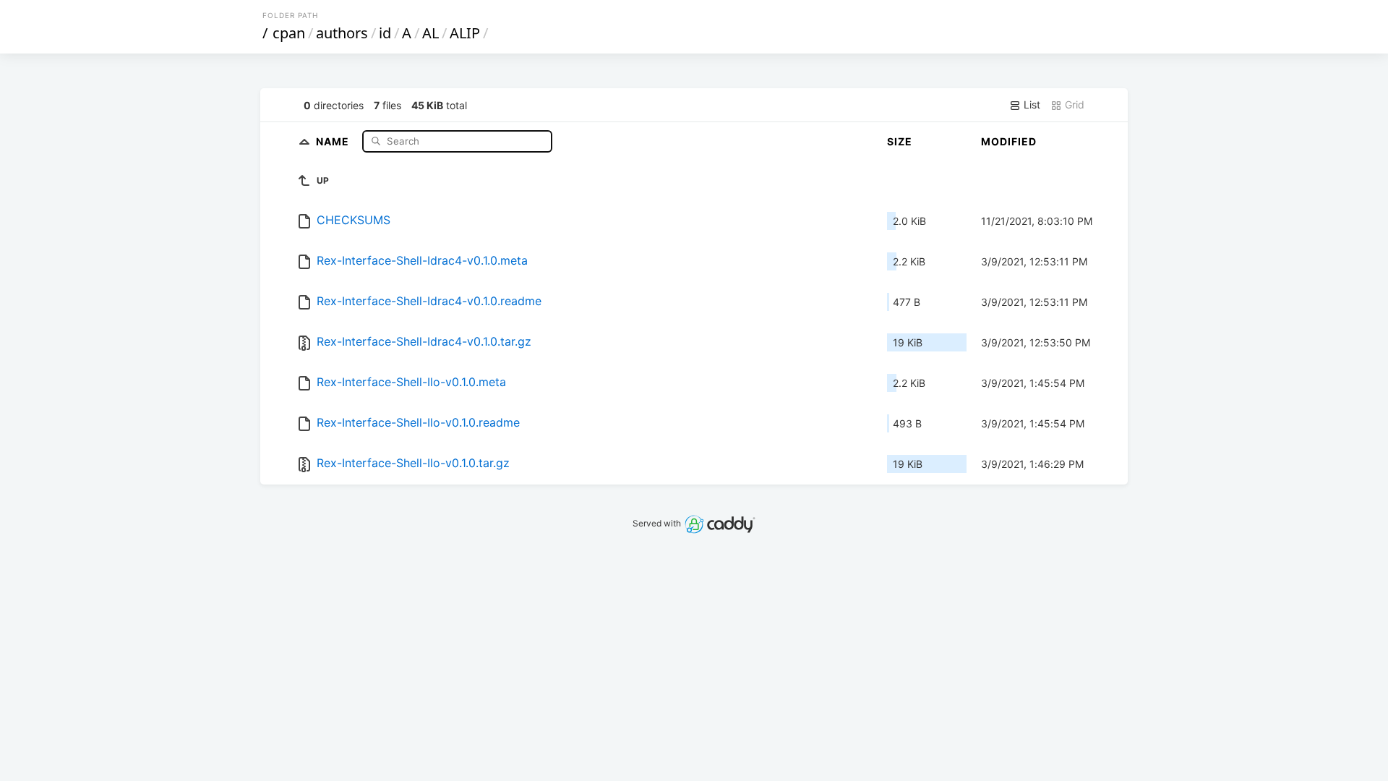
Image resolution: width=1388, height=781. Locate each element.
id (385, 33)
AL (430, 33)
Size (899, 141)
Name (334, 141)
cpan (289, 33)
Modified (1009, 141)
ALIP (465, 33)
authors (342, 33)
